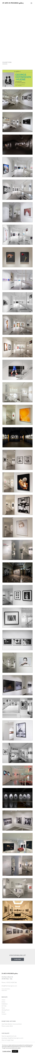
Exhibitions (5, 1004)
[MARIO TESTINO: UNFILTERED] (17, 347)
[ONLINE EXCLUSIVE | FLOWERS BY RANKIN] (17, 257)
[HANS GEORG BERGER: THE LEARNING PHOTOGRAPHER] (17, 302)
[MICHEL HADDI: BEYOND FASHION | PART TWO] (17, 167)
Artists (3, 1002)
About (3, 1012)
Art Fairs (4, 1006)
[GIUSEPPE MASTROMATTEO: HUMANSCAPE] (17, 663)
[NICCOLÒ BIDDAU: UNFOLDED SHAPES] (17, 618)
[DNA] (17, 99)
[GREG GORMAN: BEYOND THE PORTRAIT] (17, 708)
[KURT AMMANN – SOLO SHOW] (17, 866)
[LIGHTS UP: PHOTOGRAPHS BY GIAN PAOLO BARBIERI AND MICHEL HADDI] (17, 145)
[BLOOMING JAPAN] (17, 392)
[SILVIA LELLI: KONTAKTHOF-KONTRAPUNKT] (17, 370)
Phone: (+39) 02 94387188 (9, 982)
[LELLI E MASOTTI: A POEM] (17, 730)
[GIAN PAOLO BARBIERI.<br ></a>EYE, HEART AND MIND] (17, 888)
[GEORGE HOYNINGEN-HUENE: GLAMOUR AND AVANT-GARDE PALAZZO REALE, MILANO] (17, 78)
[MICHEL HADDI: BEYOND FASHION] (17, 190)
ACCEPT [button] (15, 1051)
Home (3, 1000)
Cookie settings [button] (6, 1051)
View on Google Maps (8, 1040)
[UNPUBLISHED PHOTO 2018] (17, 685)
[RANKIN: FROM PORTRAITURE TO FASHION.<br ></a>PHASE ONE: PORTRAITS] (17, 527)
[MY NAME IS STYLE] (17, 753)
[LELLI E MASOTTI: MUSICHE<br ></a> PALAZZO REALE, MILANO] (17, 572)
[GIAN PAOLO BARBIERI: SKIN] (17, 911)
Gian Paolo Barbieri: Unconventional (11, 1024)
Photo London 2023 (7, 1026)
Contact (4, 1014)
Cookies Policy (4, 990)
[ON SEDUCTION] (17, 415)
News (3, 1008)
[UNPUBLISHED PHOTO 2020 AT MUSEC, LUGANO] (17, 437)
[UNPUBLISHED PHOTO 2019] (17, 550)
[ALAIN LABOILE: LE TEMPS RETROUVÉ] (17, 640)
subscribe (17, 959)
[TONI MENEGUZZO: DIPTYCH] (17, 280)
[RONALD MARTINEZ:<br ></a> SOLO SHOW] (17, 843)
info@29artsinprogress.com (9, 986)
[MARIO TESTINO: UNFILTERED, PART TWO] (17, 325)
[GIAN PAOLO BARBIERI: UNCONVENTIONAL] (17, 235)
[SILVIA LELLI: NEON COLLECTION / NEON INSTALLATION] (17, 775)
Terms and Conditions (6, 988)
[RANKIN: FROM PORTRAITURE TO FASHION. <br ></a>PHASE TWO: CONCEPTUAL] (17, 505)
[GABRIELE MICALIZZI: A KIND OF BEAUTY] (17, 122)
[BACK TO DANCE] (17, 460)
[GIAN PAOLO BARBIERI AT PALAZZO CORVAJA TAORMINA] (17, 933)
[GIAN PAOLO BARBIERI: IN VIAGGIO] (17, 820)
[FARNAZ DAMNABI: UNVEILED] (17, 212)
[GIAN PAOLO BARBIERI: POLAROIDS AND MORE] (17, 595)
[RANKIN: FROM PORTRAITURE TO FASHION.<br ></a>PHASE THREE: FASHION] (17, 482)
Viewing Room (5, 1010)
